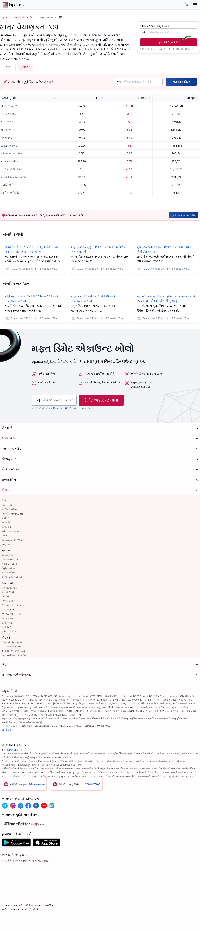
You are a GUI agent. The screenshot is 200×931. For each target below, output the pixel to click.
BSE (8, 67)
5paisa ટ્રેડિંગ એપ (11, 605)
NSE (25, 67)
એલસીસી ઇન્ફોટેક (11, 153)
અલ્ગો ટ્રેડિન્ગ (9, 600)
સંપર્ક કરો (6, 729)
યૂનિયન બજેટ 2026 (12, 540)
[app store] (46, 843)
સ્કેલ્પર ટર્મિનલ (9, 587)
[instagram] (13, 806)
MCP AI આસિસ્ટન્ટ (11, 613)
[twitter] (20, 806)
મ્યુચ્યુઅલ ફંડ (9, 568)
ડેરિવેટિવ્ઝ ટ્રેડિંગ (10, 559)
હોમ (5, 17)
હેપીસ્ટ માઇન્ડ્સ (10, 145)
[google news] (52, 806)
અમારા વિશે (7, 505)
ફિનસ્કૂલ (6, 526)
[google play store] (16, 843)
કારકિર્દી (5, 518)
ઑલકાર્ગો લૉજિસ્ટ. (12, 169)
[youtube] (44, 806)
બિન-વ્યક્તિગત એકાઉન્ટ (14, 655)
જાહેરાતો (6, 544)
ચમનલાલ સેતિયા (10, 161)
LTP (98, 98)
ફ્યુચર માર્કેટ (8, 114)
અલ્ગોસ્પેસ (7, 618)
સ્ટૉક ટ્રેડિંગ (8, 555)
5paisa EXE (8, 609)
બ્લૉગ (4, 535)
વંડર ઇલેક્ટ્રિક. (9, 106)
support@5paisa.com (32, 784)
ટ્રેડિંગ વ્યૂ (7, 622)
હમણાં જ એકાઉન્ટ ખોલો (183, 215)
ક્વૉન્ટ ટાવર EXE (10, 631)
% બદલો (142, 98)
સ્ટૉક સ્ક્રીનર (8, 572)
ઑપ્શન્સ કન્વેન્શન (11, 531)
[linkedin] (36, 806)
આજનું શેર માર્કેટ (23, 17)
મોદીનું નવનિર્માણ (10, 193)
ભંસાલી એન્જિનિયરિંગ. (14, 177)
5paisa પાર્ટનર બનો (11, 646)
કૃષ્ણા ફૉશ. (7, 137)
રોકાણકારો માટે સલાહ (14, 749)
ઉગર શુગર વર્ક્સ (10, 122)
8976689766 (92, 784)
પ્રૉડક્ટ (6, 550)
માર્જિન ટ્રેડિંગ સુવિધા (12, 576)
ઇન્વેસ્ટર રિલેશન (10, 509)
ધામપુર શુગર (8, 129)
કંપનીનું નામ (9, 98)
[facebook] (28, 806)
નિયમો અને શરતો (165, 48)
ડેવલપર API (7, 626)
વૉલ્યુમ (191, 98)
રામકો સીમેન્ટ (9, 185)
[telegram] (5, 806)
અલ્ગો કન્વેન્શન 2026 (12, 513)
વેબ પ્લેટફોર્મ (8, 592)
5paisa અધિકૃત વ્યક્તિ (13, 650)
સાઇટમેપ (6, 522)
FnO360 (6, 596)
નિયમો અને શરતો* (62, 408)
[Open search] (187, 5)
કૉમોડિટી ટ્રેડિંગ (9, 563)
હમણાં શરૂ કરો (168, 42)
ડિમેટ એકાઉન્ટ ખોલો (101, 400)
